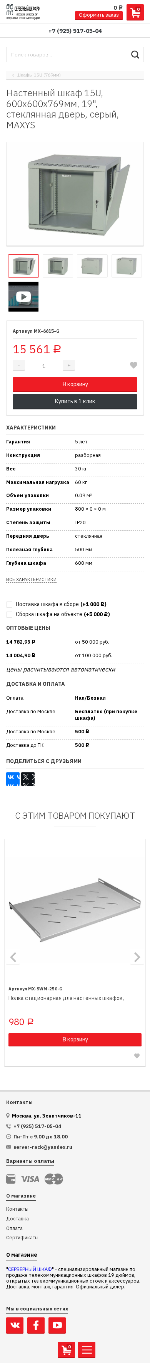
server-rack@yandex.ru (42, 1147)
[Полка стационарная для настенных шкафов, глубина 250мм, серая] (75, 910)
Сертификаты (22, 1238)
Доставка (17, 1219)
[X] (28, 779)
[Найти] (135, 54)
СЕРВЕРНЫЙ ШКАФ (30, 1269)
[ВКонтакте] (13, 779)
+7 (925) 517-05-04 (75, 30)
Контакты (17, 1209)
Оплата (14, 1229)
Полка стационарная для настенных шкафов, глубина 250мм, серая (66, 998)
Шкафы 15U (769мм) (39, 75)
